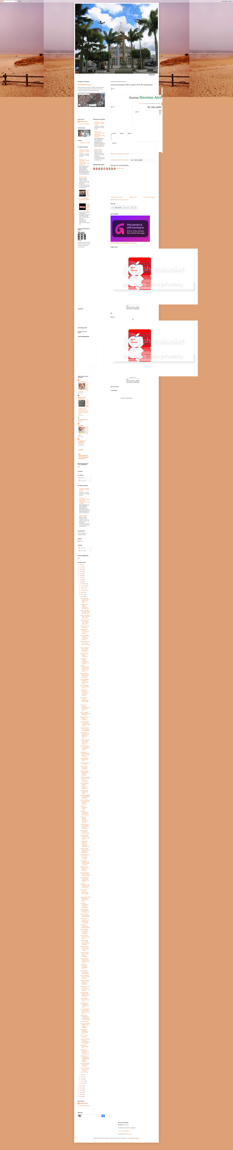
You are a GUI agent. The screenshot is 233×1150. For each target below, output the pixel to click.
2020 (80, 567)
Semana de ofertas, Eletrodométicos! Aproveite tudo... (85, 707)
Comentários (83, 480)
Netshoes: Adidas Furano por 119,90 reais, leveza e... (85, 637)
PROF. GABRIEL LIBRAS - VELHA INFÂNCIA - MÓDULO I (85, 786)
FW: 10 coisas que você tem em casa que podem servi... (85, 1070)
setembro (83, 590)
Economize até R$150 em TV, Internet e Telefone (85, 773)
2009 (80, 1092)
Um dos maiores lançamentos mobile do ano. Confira (85, 879)
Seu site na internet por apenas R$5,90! (85, 926)
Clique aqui (141, 103)
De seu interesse (85, 1021)
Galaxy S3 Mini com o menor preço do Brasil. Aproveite (85, 942)
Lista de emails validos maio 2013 (84, 759)
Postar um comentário (118, 168)
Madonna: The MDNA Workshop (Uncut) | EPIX (85, 606)
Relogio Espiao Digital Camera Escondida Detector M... (85, 850)
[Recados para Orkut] (130, 241)
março (82, 1079)
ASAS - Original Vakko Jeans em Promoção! (85, 714)
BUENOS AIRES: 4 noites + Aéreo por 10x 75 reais (85, 874)
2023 (80, 564)
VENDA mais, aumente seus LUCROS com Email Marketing (85, 1017)
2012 (80, 1086)
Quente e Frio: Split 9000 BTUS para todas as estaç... (85, 899)
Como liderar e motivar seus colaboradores (85, 972)
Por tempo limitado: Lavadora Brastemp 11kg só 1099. (85, 661)
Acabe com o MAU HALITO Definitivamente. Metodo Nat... (85, 1041)
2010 (80, 1090)
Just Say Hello (81, 443)
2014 (80, 579)
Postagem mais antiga (149, 197)
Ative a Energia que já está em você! (85, 687)
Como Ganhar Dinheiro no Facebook (84, 768)
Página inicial (133, 197)
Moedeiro (80, 425)
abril (82, 1076)
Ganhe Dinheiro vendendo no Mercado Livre (85, 911)
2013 (80, 582)
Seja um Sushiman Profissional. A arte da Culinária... (85, 1025)
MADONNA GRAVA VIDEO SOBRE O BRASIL (85, 797)
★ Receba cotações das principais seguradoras (84, 905)
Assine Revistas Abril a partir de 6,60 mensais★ (85, 729)
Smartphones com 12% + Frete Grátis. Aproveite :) (85, 643)
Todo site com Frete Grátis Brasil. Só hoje (85, 832)
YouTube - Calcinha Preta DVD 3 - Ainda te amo (84, 151)
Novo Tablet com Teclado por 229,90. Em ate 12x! (85, 1005)
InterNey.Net (128, 1134)
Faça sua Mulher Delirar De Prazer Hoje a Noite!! (85, 681)
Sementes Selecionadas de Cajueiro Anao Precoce (85, 813)
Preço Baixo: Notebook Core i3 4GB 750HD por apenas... (85, 862)
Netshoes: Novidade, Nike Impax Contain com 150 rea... (85, 885)
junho (82, 596)
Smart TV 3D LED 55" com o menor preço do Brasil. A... (85, 988)
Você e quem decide (84, 1036)
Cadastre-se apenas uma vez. (84, 1046)
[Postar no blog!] (136, 160)
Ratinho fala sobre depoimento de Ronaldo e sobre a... (85, 802)
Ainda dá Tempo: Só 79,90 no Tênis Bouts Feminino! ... (85, 931)
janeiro (82, 1083)
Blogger (137, 1138)
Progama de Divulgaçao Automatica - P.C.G (84, 966)
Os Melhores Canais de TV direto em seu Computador (85, 920)
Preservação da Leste (84, 84)
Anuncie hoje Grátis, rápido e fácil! (85, 1000)
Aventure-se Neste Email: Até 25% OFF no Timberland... (85, 779)
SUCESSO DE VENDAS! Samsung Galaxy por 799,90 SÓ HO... (85, 844)
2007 (80, 1096)
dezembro (83, 583)
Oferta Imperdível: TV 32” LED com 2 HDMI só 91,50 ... (85, 748)
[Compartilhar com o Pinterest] (141, 160)
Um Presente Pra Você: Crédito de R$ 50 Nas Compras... (85, 826)
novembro (83, 586)
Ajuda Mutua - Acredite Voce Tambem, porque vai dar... (85, 1052)
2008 (80, 1094)
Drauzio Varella (83, 177)
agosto (82, 592)
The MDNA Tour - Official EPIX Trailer (85, 792)
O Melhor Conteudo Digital (84, 808)
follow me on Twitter (85, 142)
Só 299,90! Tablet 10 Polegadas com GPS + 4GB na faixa (85, 723)
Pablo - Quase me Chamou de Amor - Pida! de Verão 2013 (85, 622)
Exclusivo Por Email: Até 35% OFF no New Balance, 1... (85, 675)
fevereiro (83, 1081)
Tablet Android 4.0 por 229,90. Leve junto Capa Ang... (85, 856)
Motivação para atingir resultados (84, 655)
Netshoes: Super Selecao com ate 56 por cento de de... (85, 837)
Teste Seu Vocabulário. (123, 1131)
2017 (80, 573)
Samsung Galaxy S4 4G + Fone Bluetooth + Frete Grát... (85, 982)
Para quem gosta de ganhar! (85, 626)
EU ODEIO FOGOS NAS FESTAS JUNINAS (85, 1065)
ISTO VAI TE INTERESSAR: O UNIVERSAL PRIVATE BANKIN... (85, 1058)
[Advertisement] (133, 182)
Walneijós (80, 449)
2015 (80, 577)
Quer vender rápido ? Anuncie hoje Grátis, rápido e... (85, 700)
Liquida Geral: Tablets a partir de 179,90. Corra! (85, 631)
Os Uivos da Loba (82, 419)
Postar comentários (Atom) (121, 199)
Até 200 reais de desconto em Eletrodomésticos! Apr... (85, 960)
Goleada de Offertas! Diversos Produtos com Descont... (85, 819)
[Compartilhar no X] (138, 160)
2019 (80, 569)
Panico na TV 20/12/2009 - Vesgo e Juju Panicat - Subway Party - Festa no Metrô (84, 162)
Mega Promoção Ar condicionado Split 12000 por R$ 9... (85, 1011)
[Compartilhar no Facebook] (140, 160)
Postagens (82, 477)
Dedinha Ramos (84, 121)
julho (82, 594)
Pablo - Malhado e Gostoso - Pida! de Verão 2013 (85, 612)
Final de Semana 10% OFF (85, 763)
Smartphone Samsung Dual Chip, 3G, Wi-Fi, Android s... (85, 754)
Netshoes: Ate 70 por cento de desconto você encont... (85, 948)
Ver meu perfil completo (83, 124)
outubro (83, 588)
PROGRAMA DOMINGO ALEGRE (88, 207)
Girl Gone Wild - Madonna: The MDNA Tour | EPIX (85, 600)
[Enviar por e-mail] (135, 160)
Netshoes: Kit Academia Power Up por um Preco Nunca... (85, 693)
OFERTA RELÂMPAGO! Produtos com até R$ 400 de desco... (85, 668)
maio (82, 1074)
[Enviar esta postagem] (131, 159)
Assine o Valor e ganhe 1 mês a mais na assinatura (85, 954)
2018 (80, 571)
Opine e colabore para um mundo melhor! (85, 977)
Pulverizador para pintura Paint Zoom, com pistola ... (85, 742)
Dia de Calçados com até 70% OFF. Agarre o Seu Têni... (85, 649)
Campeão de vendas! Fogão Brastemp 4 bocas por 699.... (85, 735)
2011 (80, 1088)
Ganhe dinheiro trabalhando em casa (85, 937)
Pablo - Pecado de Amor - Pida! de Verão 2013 (85, 617)
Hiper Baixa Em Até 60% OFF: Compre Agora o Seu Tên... (85, 994)
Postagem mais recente (117, 197)
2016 (80, 575)
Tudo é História (82, 382)
